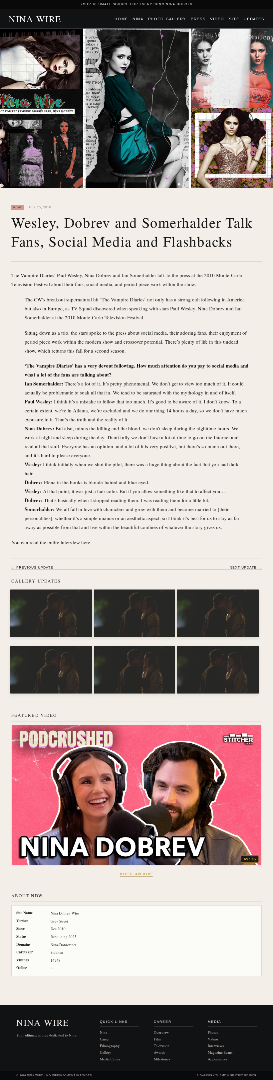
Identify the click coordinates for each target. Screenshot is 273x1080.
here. (86, 542)
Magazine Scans (220, 1052)
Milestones (162, 1058)
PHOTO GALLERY (167, 19)
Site (234, 19)
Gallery (105, 1052)
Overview (161, 1032)
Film (157, 1038)
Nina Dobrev (211, 308)
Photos (213, 1032)
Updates (254, 19)
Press (198, 19)
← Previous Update (32, 567)
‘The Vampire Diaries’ (123, 299)
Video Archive (136, 874)
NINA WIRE (35, 19)
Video (217, 19)
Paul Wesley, (183, 308)
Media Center (110, 1058)
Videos (213, 1038)
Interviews (216, 1045)
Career (105, 1038)
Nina (138, 19)
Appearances (217, 1058)
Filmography (110, 1045)
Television (161, 1045)
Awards (159, 1052)
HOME (121, 19)
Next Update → (246, 567)
